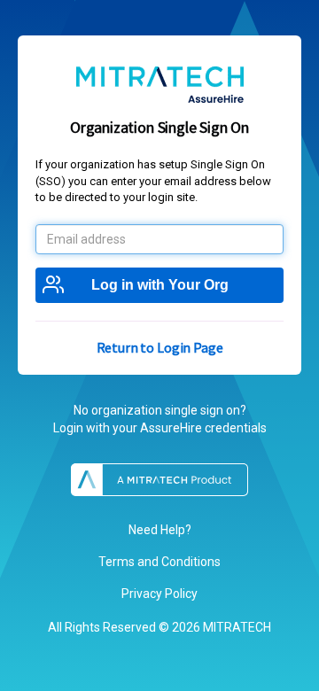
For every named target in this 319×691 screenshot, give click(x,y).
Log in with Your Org (160, 284)
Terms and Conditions (159, 562)
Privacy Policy (159, 593)
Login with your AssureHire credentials (160, 428)
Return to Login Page (160, 347)
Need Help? (159, 530)
